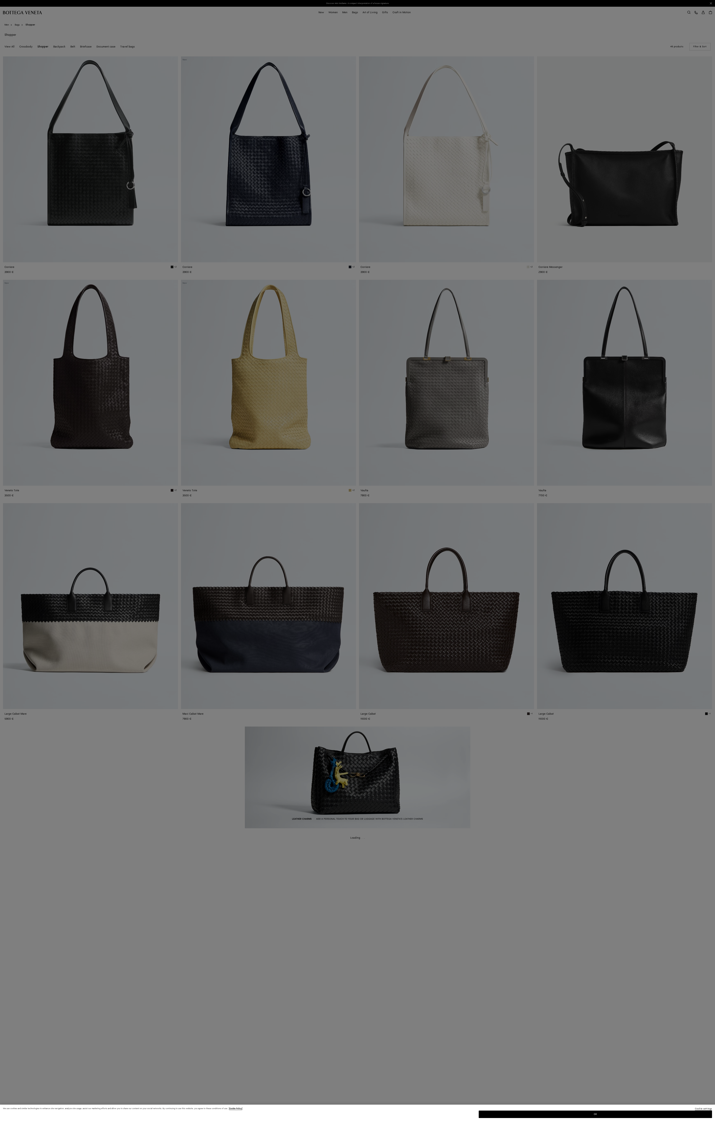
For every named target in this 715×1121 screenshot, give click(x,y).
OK (595, 1114)
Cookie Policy (235, 1108)
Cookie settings (703, 1109)
